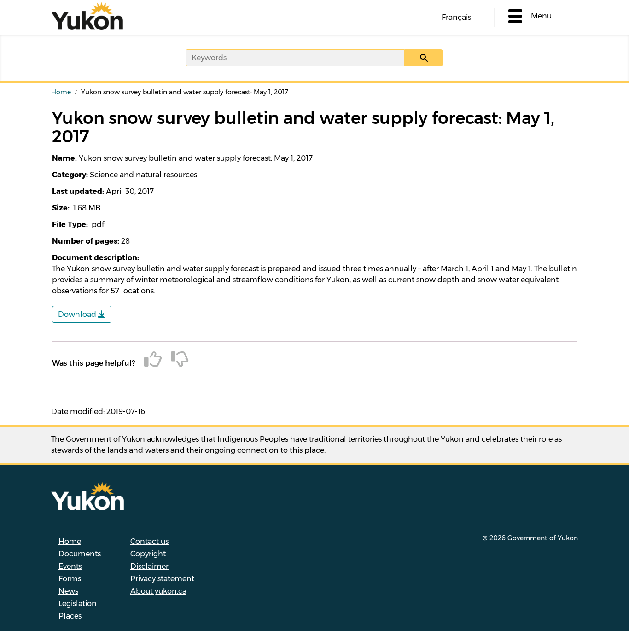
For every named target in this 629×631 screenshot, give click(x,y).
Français (456, 17)
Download (78, 314)
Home (61, 92)
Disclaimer (149, 566)
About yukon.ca (158, 591)
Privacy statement (162, 578)
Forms (69, 578)
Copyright (148, 553)
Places (70, 616)
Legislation (77, 603)
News (68, 591)
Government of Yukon (542, 538)
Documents (79, 553)
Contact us (149, 541)
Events (70, 566)
